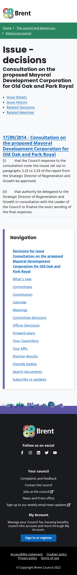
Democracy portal (18, 33)
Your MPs (20, 348)
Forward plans (24, 333)
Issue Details (17, 97)
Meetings (20, 310)
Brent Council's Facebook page (22, 453)
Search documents (27, 371)
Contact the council (38, 485)
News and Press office (38, 498)
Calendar (20, 302)
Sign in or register (38, 538)
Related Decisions (21, 107)
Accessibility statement (26, 554)
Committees (22, 286)
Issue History (17, 102)
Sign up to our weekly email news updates (37, 505)
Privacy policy (27, 558)
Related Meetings (20, 112)
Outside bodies (25, 364)
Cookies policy (57, 554)
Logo (17, 13)
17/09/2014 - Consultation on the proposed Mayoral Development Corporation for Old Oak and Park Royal (36, 145)
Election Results (25, 356)
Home (7, 28)
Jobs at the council (37, 492)
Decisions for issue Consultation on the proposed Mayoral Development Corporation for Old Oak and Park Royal (38, 261)
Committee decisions (29, 317)
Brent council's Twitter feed (47, 453)
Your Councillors (26, 340)
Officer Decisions (26, 325)
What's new (22, 279)
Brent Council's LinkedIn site (38, 453)
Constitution (23, 294)
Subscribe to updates (29, 379)
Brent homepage (38, 431)
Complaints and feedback (39, 478)
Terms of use (50, 558)
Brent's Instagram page (30, 453)
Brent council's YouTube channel (55, 453)
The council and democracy (36, 28)
